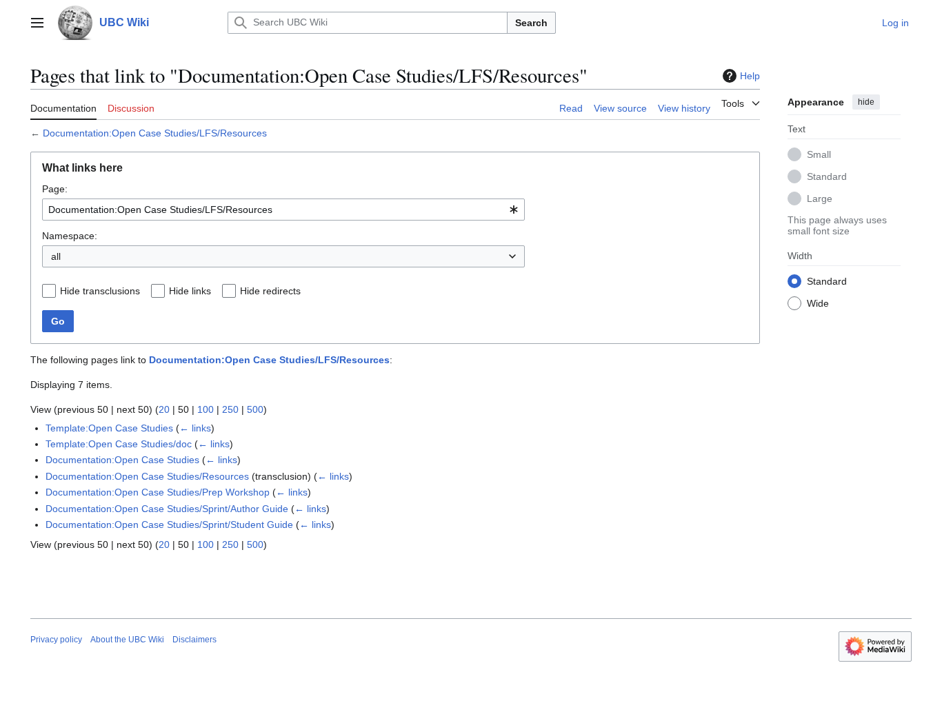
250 (230, 409)
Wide (818, 302)
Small (819, 153)
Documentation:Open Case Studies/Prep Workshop (158, 492)
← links (195, 428)
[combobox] (283, 209)
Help (750, 75)
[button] (37, 23)
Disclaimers (194, 639)
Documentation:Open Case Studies (122, 459)
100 (205, 409)
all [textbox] (56, 256)
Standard (827, 175)
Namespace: (69, 235)
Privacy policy (56, 639)
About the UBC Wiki (127, 639)
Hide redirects (270, 290)
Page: (55, 188)
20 (164, 409)
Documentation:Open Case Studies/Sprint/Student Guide (169, 524)
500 (255, 409)
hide (866, 102)
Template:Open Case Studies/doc (119, 443)
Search (531, 22)
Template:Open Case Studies (109, 428)
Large (819, 197)
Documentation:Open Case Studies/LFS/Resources (155, 133)
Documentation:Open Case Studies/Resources (147, 476)
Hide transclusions (100, 290)
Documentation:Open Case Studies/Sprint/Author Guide (167, 508)
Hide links (190, 290)
